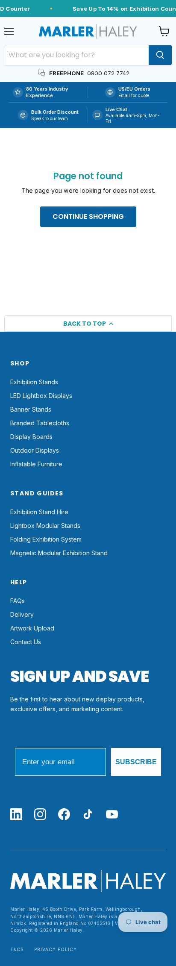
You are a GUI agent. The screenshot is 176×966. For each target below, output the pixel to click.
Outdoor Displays (34, 450)
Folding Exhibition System (46, 539)
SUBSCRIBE (136, 762)
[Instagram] (40, 815)
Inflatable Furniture (36, 464)
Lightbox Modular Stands (45, 525)
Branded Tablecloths (39, 423)
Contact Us (25, 641)
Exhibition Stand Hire (39, 511)
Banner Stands (30, 409)
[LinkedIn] (16, 815)
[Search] (160, 55)
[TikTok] (88, 815)
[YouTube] (112, 815)
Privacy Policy (55, 949)
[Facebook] (64, 815)
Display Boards (31, 436)
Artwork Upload (32, 628)
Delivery (22, 614)
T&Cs (17, 949)
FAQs (17, 600)
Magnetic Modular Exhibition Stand (59, 553)
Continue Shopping (88, 216)
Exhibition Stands (34, 382)
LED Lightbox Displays (41, 395)
